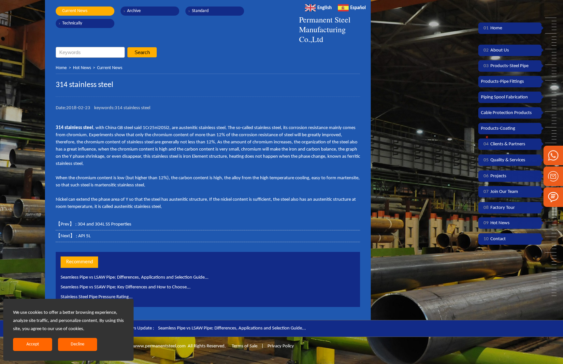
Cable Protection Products (506, 112)
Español (358, 8)
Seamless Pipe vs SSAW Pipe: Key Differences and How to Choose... (126, 287)
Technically (72, 23)
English (324, 8)
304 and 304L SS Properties (104, 224)
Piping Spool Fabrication (504, 97)
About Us (496, 50)
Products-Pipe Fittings (502, 81)
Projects (495, 176)
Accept (32, 344)
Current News (74, 10)
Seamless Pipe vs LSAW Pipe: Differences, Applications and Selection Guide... (135, 277)
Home (61, 68)
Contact (495, 239)
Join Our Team (501, 191)
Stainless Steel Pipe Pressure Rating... (97, 297)
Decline (77, 344)
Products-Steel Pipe (506, 66)
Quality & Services (504, 160)
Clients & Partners (504, 144)
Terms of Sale (244, 346)
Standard (200, 10)
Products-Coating (498, 128)
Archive (134, 10)
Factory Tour (499, 207)
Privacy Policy (280, 346)
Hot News (82, 68)
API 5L (84, 236)
